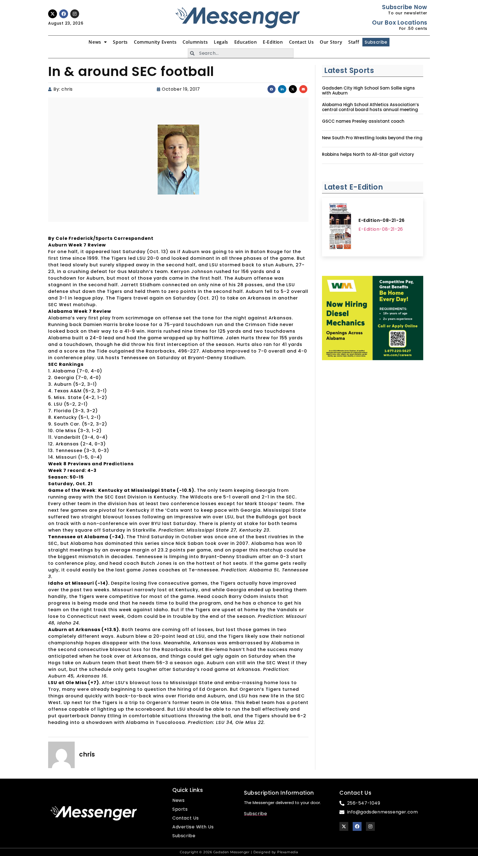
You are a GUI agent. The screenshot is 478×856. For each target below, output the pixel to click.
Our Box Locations (399, 23)
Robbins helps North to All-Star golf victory (368, 154)
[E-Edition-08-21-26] (340, 227)
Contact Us (301, 42)
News (95, 42)
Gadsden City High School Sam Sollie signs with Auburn (368, 91)
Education (245, 42)
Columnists (195, 42)
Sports (120, 42)
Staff (353, 42)
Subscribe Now (404, 7)
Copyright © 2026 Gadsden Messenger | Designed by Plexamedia (239, 852)
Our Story (331, 42)
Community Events (155, 42)
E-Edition (273, 42)
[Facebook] (63, 13)
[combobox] (240, 53)
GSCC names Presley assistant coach (363, 121)
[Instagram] (74, 13)
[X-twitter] (52, 13)
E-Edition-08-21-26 (381, 220)
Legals (221, 42)
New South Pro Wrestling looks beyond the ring (372, 137)
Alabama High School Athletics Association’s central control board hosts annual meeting (370, 107)
